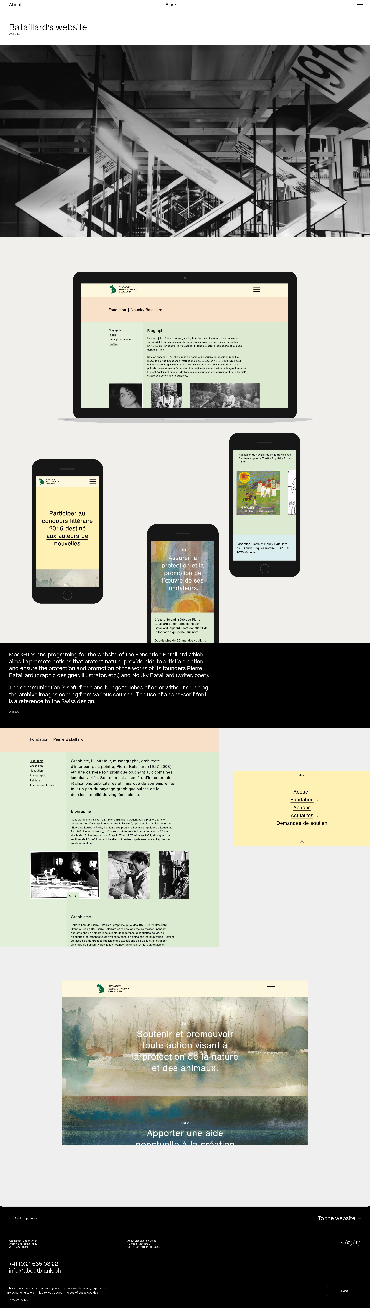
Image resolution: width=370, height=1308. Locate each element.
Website (14, 34)
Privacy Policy (18, 1300)
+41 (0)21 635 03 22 (33, 1264)
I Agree (344, 1291)
